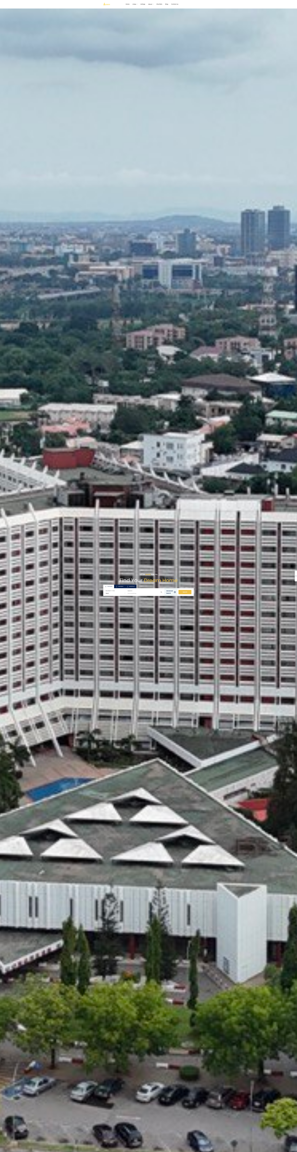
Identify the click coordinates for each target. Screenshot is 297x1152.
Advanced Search (169, 592)
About (150, 4)
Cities (134, 4)
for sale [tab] (109, 586)
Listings (142, 4)
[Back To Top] (293, 1148)
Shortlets (159, 4)
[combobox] (115, 593)
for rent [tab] (121, 586)
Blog (166, 4)
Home (127, 4)
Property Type (110, 591)
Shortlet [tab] (132, 586)
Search (130, 591)
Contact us (174, 4)
